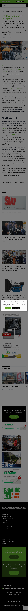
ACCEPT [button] (7, 308)
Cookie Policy (13, 305)
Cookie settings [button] (16, 308)
